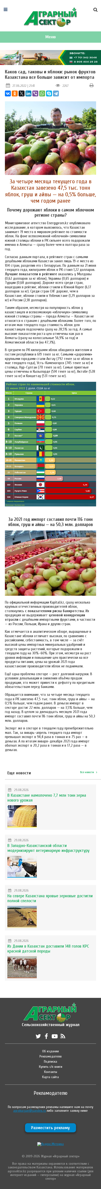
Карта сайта (50, 1077)
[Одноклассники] (15, 93)
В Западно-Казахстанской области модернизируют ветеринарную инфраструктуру (48, 848)
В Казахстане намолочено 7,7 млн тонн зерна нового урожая (46, 798)
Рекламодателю (50, 1056)
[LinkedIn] (28, 93)
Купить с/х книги (50, 1067)
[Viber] (35, 93)
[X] (22, 93)
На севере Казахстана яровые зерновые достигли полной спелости (50, 898)
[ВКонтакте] (8, 93)
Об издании (50, 1051)
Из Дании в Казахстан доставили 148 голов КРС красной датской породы (48, 949)
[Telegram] (56, 93)
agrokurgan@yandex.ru (29, 1111)
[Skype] (49, 93)
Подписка (50, 1061)
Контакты (50, 1072)
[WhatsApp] (42, 93)
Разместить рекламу (50, 1127)
